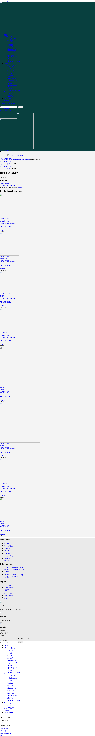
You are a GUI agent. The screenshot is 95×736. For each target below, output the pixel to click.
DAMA (22, 160)
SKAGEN (10, 58)
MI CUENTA (8, 545)
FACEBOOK (8, 585)
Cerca (1, 719)
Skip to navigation (5, 1)
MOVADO (10, 55)
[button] (5, 218)
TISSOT (10, 60)
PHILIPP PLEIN (12, 56)
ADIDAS (10, 40)
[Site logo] (8, 32)
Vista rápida (3, 220)
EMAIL (6, 590)
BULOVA (10, 41)
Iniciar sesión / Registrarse (11, 714)
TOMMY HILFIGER (13, 61)
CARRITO (7, 548)
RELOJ (17, 160)
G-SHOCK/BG (12, 51)
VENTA (12, 160)
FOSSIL (9, 48)
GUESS (9, 53)
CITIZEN (10, 45)
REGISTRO (7, 543)
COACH (10, 46)
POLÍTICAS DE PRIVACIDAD (13, 568)
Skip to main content (17, 1)
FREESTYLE (11, 50)
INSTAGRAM (8, 587)
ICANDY (7, 160)
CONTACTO (8, 571)
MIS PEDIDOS (8, 547)
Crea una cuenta (4, 728)
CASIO (9, 43)
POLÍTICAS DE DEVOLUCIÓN (14, 569)
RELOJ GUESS (5, 163)
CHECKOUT (8, 550)
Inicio (2, 160)
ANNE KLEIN (12, 68)
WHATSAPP (8, 589)
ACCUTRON (11, 38)
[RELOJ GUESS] (9, 216)
